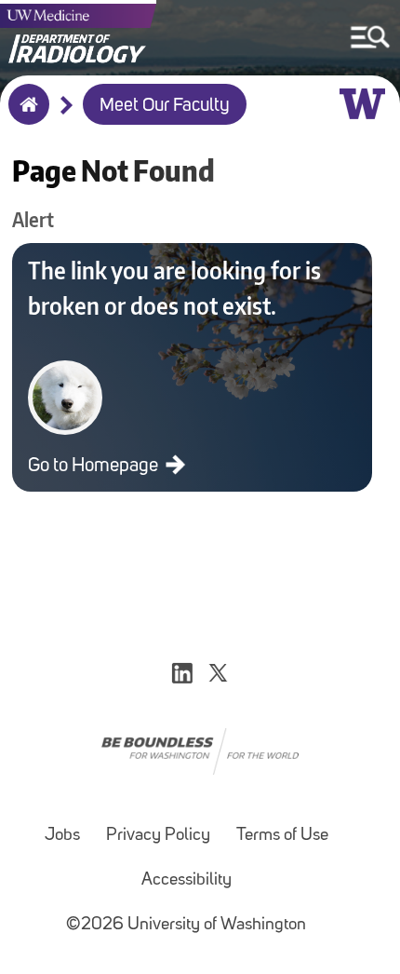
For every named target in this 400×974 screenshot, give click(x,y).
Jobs (62, 836)
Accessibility (186, 880)
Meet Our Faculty (165, 106)
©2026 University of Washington (186, 925)
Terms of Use (282, 836)
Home (25, 116)
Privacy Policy (158, 836)
